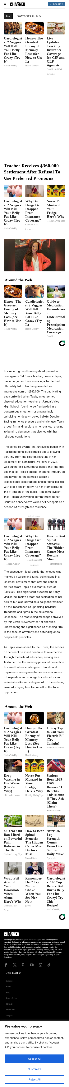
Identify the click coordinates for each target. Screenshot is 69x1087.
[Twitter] (36, 359)
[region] (34, 1054)
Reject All (34, 1079)
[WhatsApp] (54, 359)
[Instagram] (40, 965)
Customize (34, 1069)
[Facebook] (27, 359)
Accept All (34, 1058)
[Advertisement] (34, 118)
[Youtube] (32, 965)
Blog (8, 16)
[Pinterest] (45, 359)
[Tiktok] (49, 965)
